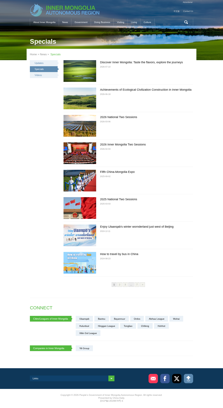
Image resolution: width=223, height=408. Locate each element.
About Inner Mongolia (44, 22)
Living (134, 22)
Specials (55, 54)
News (65, 22)
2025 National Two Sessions (118, 199)
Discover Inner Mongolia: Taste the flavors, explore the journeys (141, 62)
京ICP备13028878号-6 (111, 401)
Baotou (101, 318)
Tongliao (128, 326)
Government (81, 22)
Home (33, 54)
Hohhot (161, 326)
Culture (147, 22)
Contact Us (188, 11)
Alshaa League (156, 318)
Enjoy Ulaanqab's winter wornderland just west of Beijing (137, 226)
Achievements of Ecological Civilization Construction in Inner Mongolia (145, 89)
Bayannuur (119, 318)
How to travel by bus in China (119, 254)
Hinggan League (106, 326)
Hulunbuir (84, 326)
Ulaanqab (84, 318)
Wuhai (176, 318)
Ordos (137, 318)
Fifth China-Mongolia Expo (117, 172)
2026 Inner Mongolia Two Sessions (123, 144)
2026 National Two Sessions (118, 117)
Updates (39, 63)
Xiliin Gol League (88, 333)
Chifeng (145, 326)
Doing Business (102, 22)
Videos (38, 75)
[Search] (184, 22)
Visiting (120, 22)
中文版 (177, 11)
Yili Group (84, 348)
